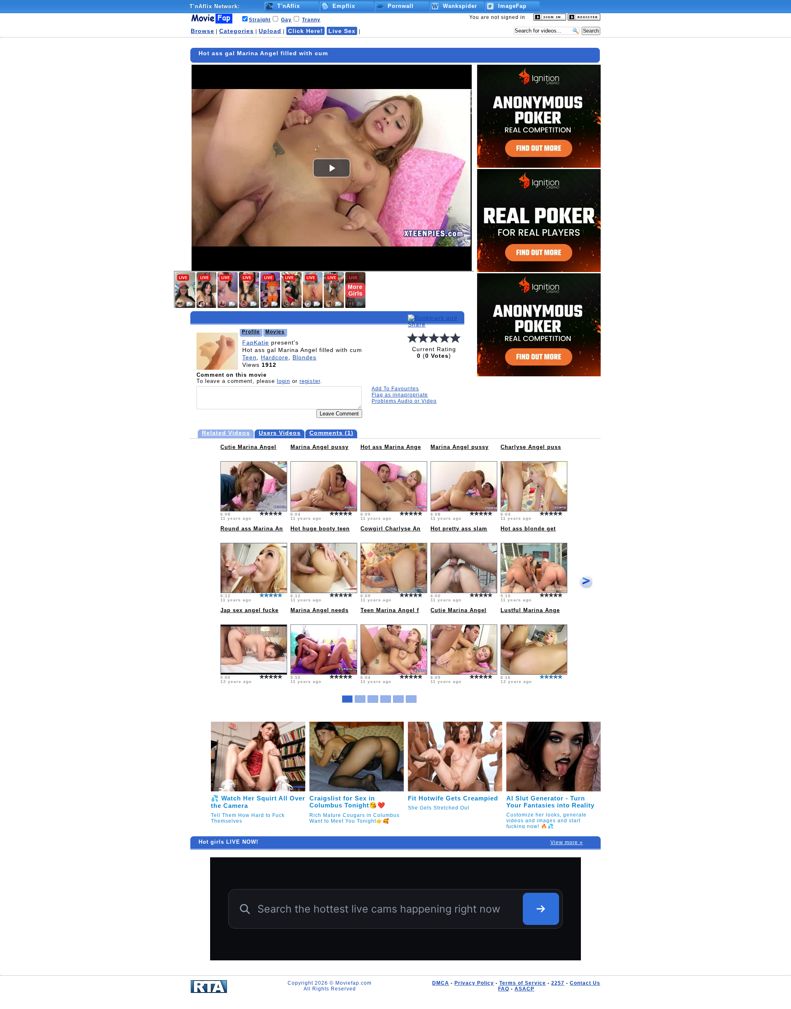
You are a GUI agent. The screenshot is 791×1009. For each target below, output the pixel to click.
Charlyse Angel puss (531, 447)
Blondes (304, 357)
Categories (236, 31)
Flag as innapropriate (400, 395)
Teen (249, 357)
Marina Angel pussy (319, 447)
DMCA (440, 983)
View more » (566, 842)
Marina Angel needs (319, 610)
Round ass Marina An (251, 529)
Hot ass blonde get (528, 529)
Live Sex (342, 31)
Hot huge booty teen (320, 529)
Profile (251, 332)
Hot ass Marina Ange (390, 447)
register (310, 381)
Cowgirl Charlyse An (390, 529)
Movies (275, 332)
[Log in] (550, 19)
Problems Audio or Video (404, 401)
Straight (260, 20)
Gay (286, 20)
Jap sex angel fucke (249, 610)
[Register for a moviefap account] (584, 19)
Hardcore (274, 357)
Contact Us (585, 983)
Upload (270, 31)
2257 (557, 983)
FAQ (503, 989)
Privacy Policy (474, 983)
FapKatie (255, 342)
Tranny (311, 20)
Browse (202, 31)
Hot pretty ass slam (459, 529)
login (283, 381)
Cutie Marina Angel (248, 447)
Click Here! (305, 31)
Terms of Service (522, 983)
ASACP (524, 989)
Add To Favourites (395, 389)
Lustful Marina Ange (530, 610)
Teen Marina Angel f (389, 610)
